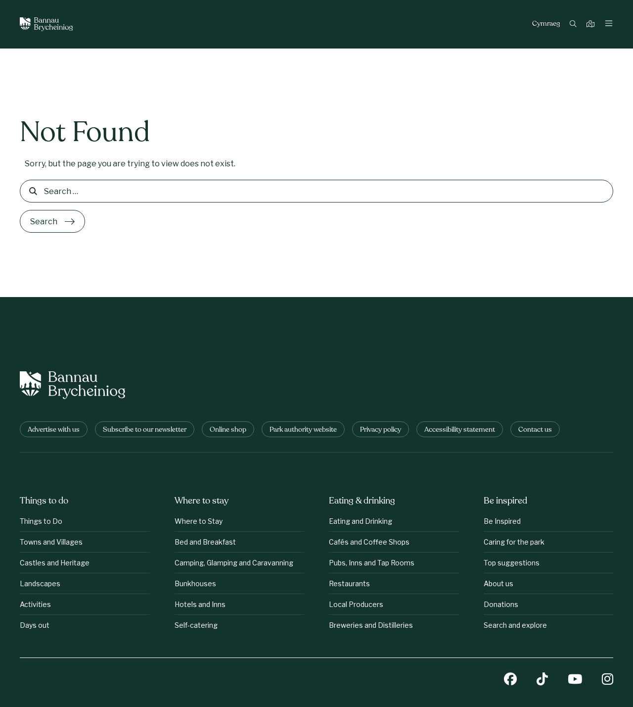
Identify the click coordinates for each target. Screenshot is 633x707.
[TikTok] (542, 680)
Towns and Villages (51, 542)
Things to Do (41, 521)
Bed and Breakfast (205, 542)
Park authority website (303, 430)
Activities (35, 604)
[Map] (592, 24)
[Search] (574, 24)
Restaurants (349, 583)
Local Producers (356, 604)
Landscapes (40, 583)
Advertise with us (54, 430)
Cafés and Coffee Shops (369, 542)
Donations (501, 604)
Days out (34, 625)
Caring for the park (514, 542)
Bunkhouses (195, 583)
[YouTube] (575, 680)
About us (498, 583)
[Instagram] (607, 680)
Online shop (228, 430)
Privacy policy (380, 430)
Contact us (535, 430)
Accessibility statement (459, 430)
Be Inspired (502, 521)
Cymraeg (546, 24)
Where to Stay (199, 521)
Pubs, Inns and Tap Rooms (371, 562)
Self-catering (196, 625)
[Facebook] (510, 680)
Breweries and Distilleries (371, 625)
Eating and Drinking (360, 521)
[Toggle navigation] (608, 24)
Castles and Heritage (55, 562)
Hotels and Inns (200, 604)
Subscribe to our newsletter (144, 430)
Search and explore (515, 625)
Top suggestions (512, 562)
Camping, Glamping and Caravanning (234, 562)
